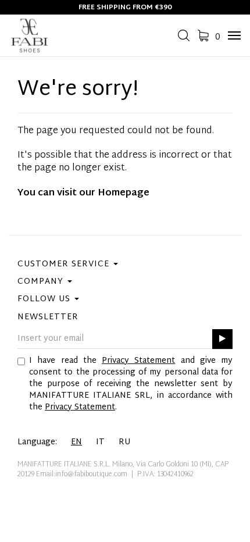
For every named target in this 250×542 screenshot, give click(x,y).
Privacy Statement (138, 361)
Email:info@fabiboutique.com (81, 474)
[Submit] (222, 339)
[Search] (184, 39)
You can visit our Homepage (83, 193)
